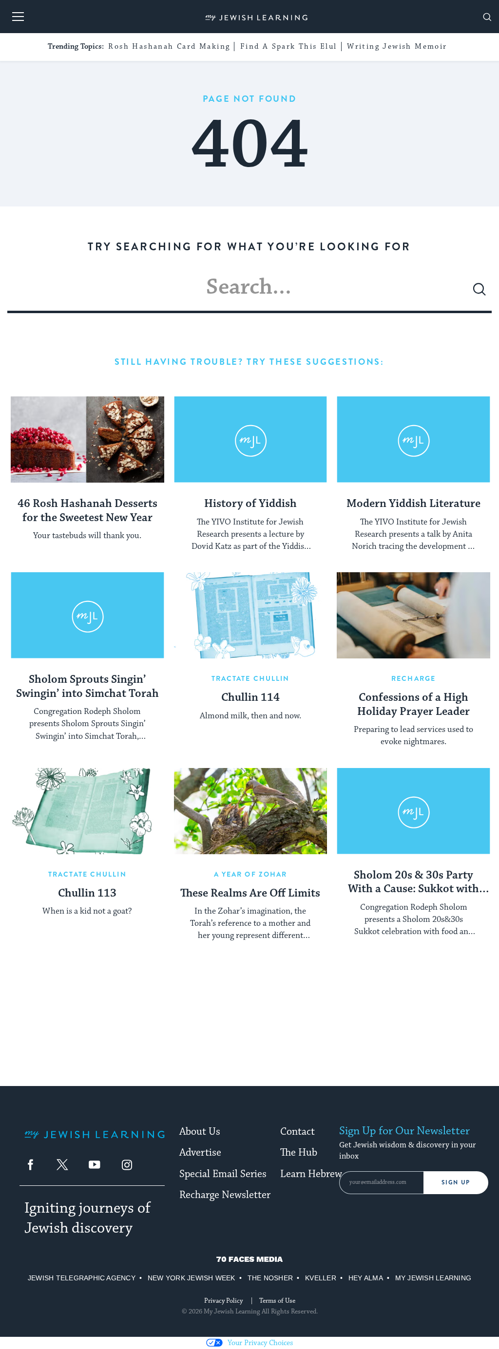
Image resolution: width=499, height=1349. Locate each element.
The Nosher (270, 1278)
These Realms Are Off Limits (250, 893)
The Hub (298, 1152)
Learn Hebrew (311, 1174)
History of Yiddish (250, 504)
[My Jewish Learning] (94, 1142)
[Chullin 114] (250, 615)
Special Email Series (223, 1174)
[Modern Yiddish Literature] (413, 439)
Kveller (320, 1278)
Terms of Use (277, 1301)
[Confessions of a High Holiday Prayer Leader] (413, 615)
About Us (199, 1131)
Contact (297, 1131)
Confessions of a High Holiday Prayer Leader (413, 705)
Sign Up (455, 1182)
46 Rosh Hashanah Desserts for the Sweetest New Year (87, 511)
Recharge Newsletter (224, 1195)
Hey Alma (365, 1278)
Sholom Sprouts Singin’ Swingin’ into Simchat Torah (87, 687)
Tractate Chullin (250, 678)
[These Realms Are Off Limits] (250, 811)
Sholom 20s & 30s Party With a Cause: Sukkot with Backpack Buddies (413, 883)
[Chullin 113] (87, 811)
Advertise (200, 1152)
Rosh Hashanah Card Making (169, 46)
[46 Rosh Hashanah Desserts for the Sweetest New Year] (87, 439)
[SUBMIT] (479, 293)
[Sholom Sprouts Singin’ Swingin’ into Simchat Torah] (87, 615)
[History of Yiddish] (250, 439)
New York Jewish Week (191, 1278)
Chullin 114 (250, 698)
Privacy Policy (223, 1301)
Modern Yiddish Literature (413, 504)
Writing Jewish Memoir (397, 46)
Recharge (413, 678)
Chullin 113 (87, 893)
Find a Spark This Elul (288, 46)
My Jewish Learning (433, 1278)
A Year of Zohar (251, 874)
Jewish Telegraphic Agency (81, 1278)
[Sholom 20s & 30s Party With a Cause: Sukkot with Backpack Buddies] (413, 811)
